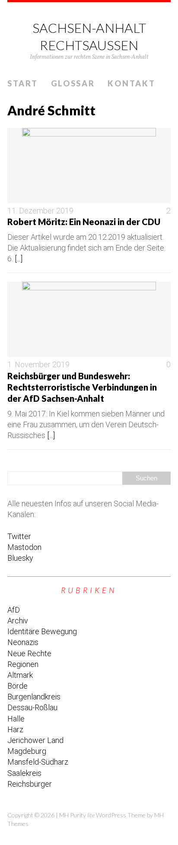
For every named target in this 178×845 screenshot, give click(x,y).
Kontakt (131, 83)
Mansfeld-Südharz (37, 761)
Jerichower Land (35, 740)
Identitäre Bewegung (42, 631)
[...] (18, 258)
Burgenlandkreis (33, 696)
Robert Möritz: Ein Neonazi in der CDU (83, 221)
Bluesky (20, 557)
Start (22, 83)
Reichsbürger (29, 783)
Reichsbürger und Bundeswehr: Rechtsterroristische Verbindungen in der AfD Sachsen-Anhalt (82, 387)
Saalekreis (24, 773)
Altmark (20, 675)
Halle (16, 718)
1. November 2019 (38, 364)
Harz (15, 729)
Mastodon (24, 547)
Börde (17, 685)
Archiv (17, 620)
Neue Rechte (29, 653)
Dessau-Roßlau (32, 707)
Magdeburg (26, 751)
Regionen (22, 664)
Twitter (19, 536)
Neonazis (22, 642)
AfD (13, 609)
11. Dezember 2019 (40, 210)
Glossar (73, 83)
